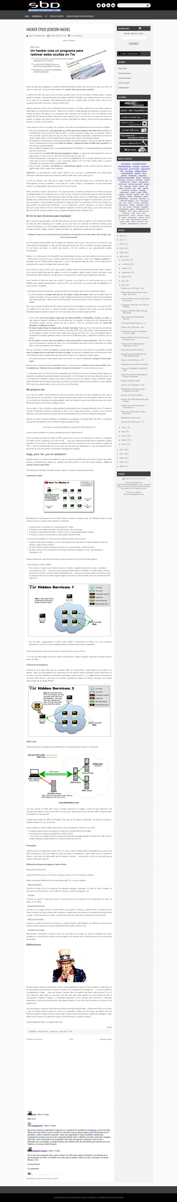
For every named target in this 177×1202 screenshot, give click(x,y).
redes (146, 221)
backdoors (145, 219)
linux (144, 173)
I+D (46, 16)
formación (144, 203)
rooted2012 (144, 207)
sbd (120, 203)
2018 (122, 236)
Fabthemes (94, 1198)
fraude (132, 192)
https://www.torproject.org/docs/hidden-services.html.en (65, 651)
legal (143, 213)
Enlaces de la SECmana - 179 (132, 360)
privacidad (63, 1031)
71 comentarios (76, 36)
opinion (136, 194)
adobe (127, 219)
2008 (122, 466)
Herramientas (37, 16)
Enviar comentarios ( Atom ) (47, 1178)
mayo (124, 427)
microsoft (128, 188)
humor (139, 213)
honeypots (144, 201)
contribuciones (43, 1031)
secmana (125, 163)
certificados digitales (127, 201)
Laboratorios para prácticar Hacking (134, 364)
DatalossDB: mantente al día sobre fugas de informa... (134, 293)
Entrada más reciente (34, 1039)
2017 (122, 240)
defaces (128, 221)
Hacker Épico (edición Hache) (48, 29)
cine (137, 201)
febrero (124, 440)
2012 (122, 450)
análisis (135, 211)
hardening (132, 175)
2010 (122, 458)
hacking (129, 171)
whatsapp (142, 190)
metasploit (138, 197)
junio (124, 285)
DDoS (145, 192)
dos (120, 207)
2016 (122, 244)
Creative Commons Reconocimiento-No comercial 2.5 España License (136, 487)
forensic (134, 221)
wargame (141, 217)
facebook (127, 186)
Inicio (27, 16)
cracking (131, 205)
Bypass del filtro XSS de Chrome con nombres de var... (135, 338)
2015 (122, 248)
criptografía (139, 205)
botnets (147, 215)
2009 (122, 462)
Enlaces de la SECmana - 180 (132, 327)
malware (145, 166)
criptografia (143, 182)
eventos (136, 166)
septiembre (126, 272)
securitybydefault (124, 215)
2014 (122, 252)
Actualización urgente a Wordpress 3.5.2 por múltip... (134, 332)
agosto (124, 277)
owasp (139, 192)
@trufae (37, 747)
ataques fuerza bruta (136, 219)
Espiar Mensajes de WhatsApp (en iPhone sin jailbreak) (134, 376)
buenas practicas (143, 211)
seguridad (123, 169)
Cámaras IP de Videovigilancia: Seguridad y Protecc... (133, 345)
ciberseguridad (140, 209)
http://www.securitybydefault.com (129, 484)
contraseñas (133, 199)
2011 (122, 454)
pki (134, 188)
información (140, 221)
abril (123, 432)
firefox (130, 197)
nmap (145, 197)
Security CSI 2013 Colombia (131, 395)
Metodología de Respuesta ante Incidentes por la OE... (133, 390)
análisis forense (140, 171)
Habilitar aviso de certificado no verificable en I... (133, 406)
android (137, 173)
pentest (124, 175)
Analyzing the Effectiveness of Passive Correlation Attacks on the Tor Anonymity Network (60, 875)
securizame (123, 223)
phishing (142, 199)
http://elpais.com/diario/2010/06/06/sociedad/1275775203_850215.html (69, 427)
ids (119, 217)
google (146, 184)
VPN (129, 211)
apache (132, 209)
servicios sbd (143, 223)
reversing (121, 180)
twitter (134, 182)
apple (121, 188)
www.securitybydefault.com (133, 494)
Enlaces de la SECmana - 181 (132, 288)
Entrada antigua (106, 1039)
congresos (142, 175)
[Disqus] (69, 1075)
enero (124, 444)
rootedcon (125, 190)
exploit (130, 203)
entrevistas (54, 1031)
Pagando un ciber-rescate (130, 418)
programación (132, 217)
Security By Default (73, 1198)
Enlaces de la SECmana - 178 (132, 385)
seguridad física (123, 209)
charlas (134, 186)
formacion (136, 207)
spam (139, 188)
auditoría (139, 180)
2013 (122, 257)
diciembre (125, 260)
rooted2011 (122, 211)
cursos (147, 205)
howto (133, 213)
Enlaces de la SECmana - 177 (132, 422)
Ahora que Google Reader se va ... (134, 323)
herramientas (124, 166)
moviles (124, 217)
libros (138, 178)
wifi (142, 194)
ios (121, 186)
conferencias (125, 182)
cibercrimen (124, 192)
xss (148, 199)
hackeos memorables (126, 178)
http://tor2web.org (38, 151)
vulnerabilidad (127, 173)
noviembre (126, 264)
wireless (133, 215)
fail (124, 207)
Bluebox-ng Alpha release (130, 381)
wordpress (140, 215)
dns (148, 209)
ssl (146, 186)
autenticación (123, 199)
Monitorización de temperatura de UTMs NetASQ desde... (133, 355)
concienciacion (123, 205)
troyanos (134, 190)
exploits (122, 194)
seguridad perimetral (133, 223)
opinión (145, 188)
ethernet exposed (135, 184)
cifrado (147, 180)
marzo (124, 436)
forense (137, 203)
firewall (129, 207)
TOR (70, 1031)
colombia (122, 221)
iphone (141, 186)
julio (123, 281)
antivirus (130, 180)
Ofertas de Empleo (57, 16)
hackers (129, 194)
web (124, 203)
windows (146, 178)
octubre (125, 268)
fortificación (126, 213)
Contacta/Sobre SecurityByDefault (80, 16)
